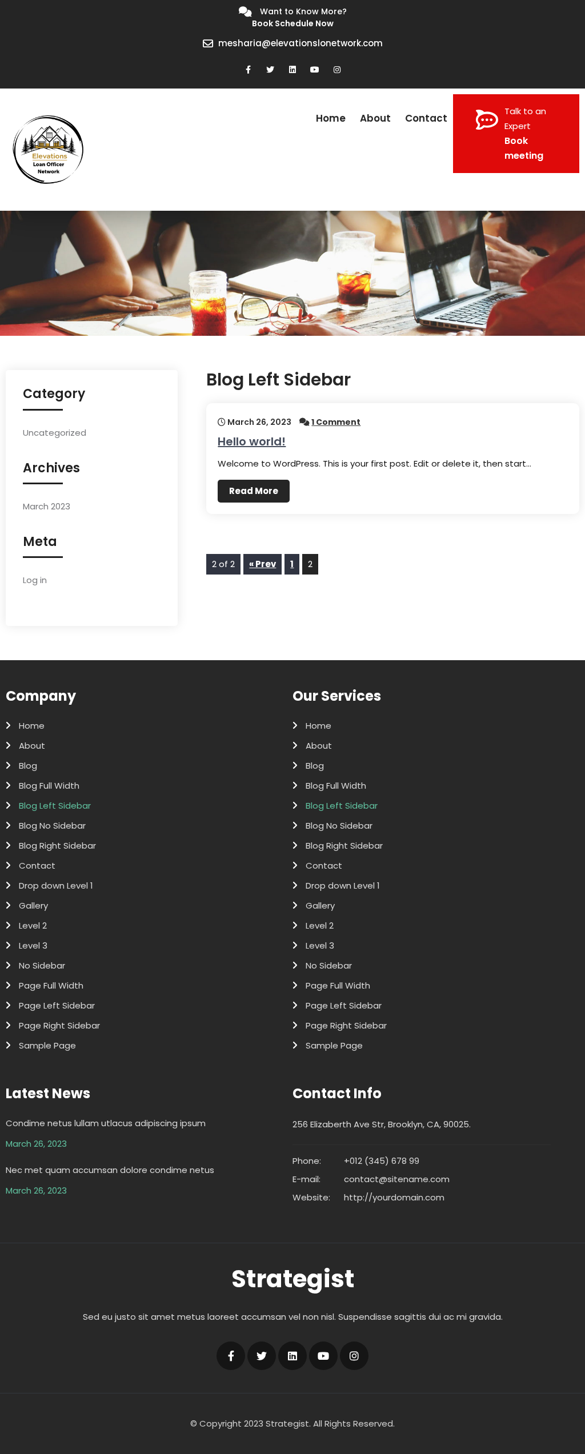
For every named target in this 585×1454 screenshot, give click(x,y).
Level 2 (33, 925)
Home (331, 118)
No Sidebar (42, 965)
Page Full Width (51, 985)
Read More (253, 491)
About (375, 118)
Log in (35, 580)
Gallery (33, 905)
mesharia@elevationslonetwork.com (300, 43)
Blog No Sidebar (52, 826)
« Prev (262, 564)
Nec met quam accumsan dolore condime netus (110, 1170)
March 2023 (46, 506)
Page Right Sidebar (59, 1025)
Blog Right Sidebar (57, 845)
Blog (28, 766)
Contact (426, 118)
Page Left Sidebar (57, 1005)
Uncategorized (54, 433)
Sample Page (47, 1045)
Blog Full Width (49, 786)
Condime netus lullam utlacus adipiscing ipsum (106, 1123)
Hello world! (252, 441)
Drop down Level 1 (56, 885)
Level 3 (33, 945)
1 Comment (335, 422)
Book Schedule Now (293, 23)
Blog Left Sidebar (55, 806)
